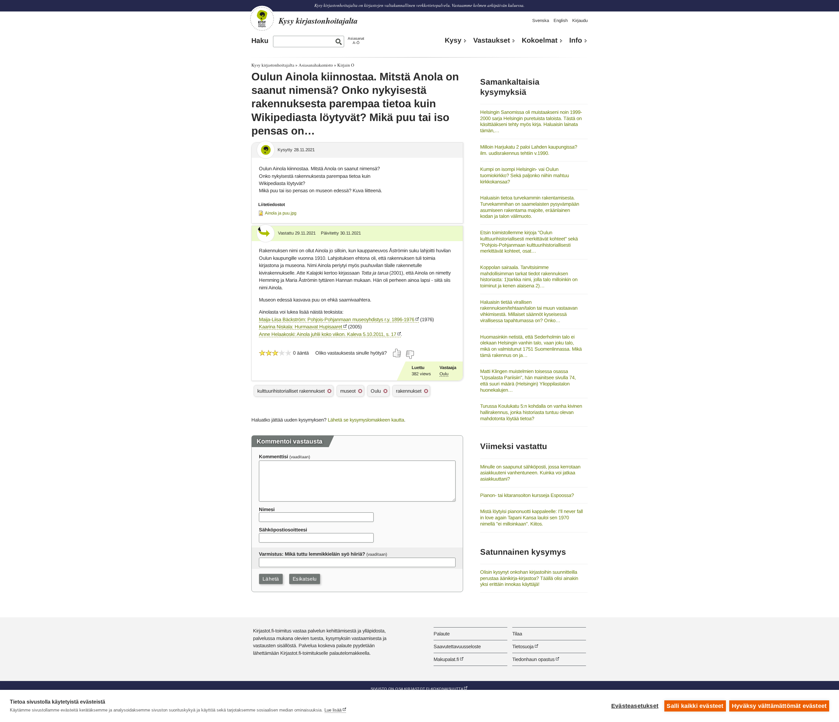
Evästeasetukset (634, 706)
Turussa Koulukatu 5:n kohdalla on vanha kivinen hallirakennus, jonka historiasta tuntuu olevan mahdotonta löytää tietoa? (531, 412)
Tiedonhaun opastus (533, 659)
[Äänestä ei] (409, 354)
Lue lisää (332, 710)
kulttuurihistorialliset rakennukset (291, 391)
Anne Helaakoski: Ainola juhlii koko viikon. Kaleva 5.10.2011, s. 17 (327, 334)
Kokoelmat (539, 40)
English (561, 20)
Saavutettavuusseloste (457, 646)
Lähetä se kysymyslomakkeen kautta (366, 420)
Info (575, 40)
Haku (259, 41)
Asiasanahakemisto (316, 65)
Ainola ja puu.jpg (280, 213)
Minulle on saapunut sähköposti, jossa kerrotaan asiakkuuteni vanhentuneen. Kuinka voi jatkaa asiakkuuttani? (530, 473)
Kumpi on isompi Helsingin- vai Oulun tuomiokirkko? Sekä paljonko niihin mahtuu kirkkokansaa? (524, 175)
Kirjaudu (580, 20)
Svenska (540, 20)
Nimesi (267, 509)
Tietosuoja (523, 646)
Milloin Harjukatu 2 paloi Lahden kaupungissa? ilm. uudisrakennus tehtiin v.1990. (528, 150)
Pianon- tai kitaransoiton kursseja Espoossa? (527, 495)
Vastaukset (491, 40)
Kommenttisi (273, 456)
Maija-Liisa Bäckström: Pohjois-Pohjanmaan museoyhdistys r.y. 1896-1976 (336, 319)
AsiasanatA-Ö (356, 40)
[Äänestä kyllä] (397, 353)
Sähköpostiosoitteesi (283, 529)
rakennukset (408, 391)
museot (348, 391)
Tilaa (517, 633)
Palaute (442, 633)
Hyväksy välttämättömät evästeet (779, 706)
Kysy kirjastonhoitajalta (272, 65)
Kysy (453, 40)
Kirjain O (345, 65)
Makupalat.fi (446, 659)
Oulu (443, 373)
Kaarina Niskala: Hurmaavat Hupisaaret (300, 326)
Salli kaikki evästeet (695, 706)
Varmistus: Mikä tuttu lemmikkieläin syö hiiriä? (312, 554)
